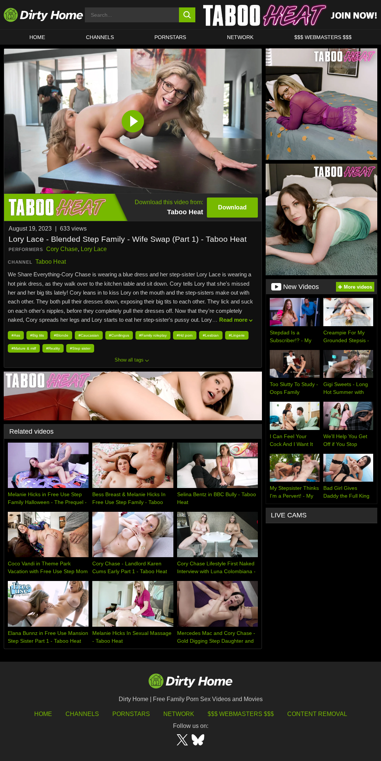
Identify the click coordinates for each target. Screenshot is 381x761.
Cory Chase (62, 249)
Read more (233, 320)
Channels (82, 714)
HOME (37, 37)
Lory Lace (94, 249)
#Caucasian (89, 335)
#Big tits (37, 335)
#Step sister (80, 348)
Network (240, 37)
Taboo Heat (50, 262)
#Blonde (61, 335)
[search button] (187, 14)
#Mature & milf (24, 348)
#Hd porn (185, 335)
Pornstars (170, 37)
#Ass (16, 335)
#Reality (53, 348)
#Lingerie (237, 335)
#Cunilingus (119, 335)
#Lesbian (211, 335)
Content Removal (317, 714)
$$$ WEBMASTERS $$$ (323, 37)
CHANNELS (100, 37)
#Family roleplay (153, 335)
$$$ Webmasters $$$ (241, 714)
